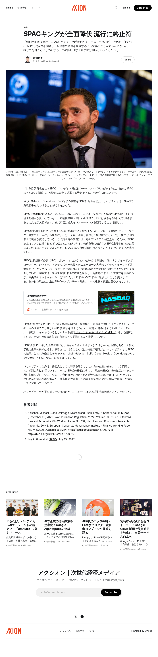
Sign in (127, 7)
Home (9, 7)
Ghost (148, 630)
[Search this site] (116, 7)
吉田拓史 (38, 58)
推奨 (90, 336)
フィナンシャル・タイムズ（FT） (95, 332)
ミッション (65, 630)
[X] (75, 616)
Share (128, 59)
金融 (25, 27)
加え (109, 239)
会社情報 (22, 7)
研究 (54, 235)
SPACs (53, 439)
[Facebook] (82, 616)
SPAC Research (32, 213)
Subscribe (142, 7)
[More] (38, 7)
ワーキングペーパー (43, 269)
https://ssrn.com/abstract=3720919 (89, 429)
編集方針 (80, 630)
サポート (93, 630)
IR (32, 7)
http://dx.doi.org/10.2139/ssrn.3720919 (51, 434)
